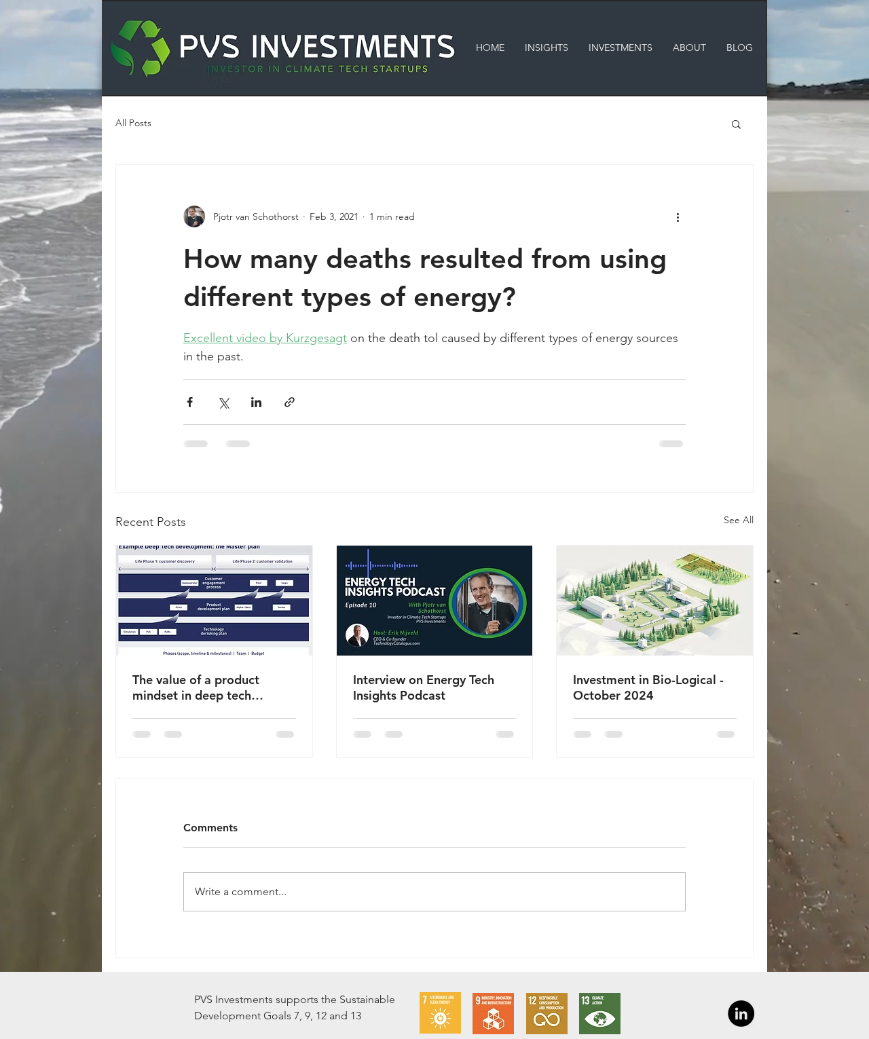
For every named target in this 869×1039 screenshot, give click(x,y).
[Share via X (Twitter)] (223, 402)
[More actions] (677, 216)
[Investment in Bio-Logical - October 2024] (655, 601)
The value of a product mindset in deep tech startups (195, 687)
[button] (736, 123)
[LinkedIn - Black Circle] (741, 1013)
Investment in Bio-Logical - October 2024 (648, 687)
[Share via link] (289, 402)
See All (739, 520)
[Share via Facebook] (189, 402)
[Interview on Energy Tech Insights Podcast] (435, 601)
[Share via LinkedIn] (256, 402)
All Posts (133, 123)
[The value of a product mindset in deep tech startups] (214, 601)
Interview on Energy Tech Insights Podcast (423, 687)
